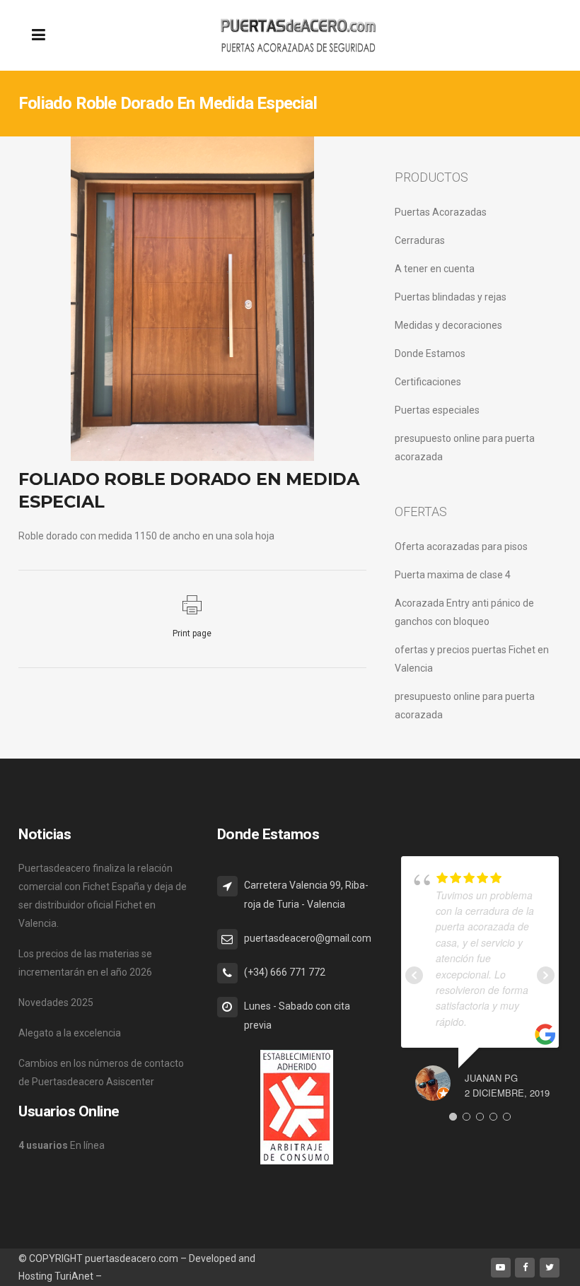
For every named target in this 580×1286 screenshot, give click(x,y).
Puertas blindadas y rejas (450, 297)
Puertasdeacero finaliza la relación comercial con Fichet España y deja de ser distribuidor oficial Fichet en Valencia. (102, 896)
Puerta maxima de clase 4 (453, 574)
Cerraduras (420, 240)
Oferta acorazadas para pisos (461, 546)
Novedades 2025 (55, 1002)
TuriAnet (73, 1276)
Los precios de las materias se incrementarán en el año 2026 (85, 963)
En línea (61, 1145)
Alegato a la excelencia (69, 1033)
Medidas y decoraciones (448, 325)
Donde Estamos (430, 353)
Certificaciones (428, 381)
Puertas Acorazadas (441, 212)
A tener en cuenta (435, 268)
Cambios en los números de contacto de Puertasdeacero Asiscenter (101, 1072)
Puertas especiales (437, 410)
